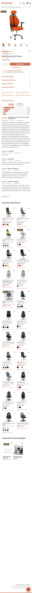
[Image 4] (26, 45)
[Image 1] (9, 45)
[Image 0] (3, 45)
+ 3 (23, 306)
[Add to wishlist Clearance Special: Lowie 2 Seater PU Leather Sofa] (14, 208)
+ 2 (9, 265)
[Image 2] (15, 45)
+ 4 (23, 286)
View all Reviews (5, 196)
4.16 (8, 57)
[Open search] (30, 6)
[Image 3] (21, 45)
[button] (3, 224)
